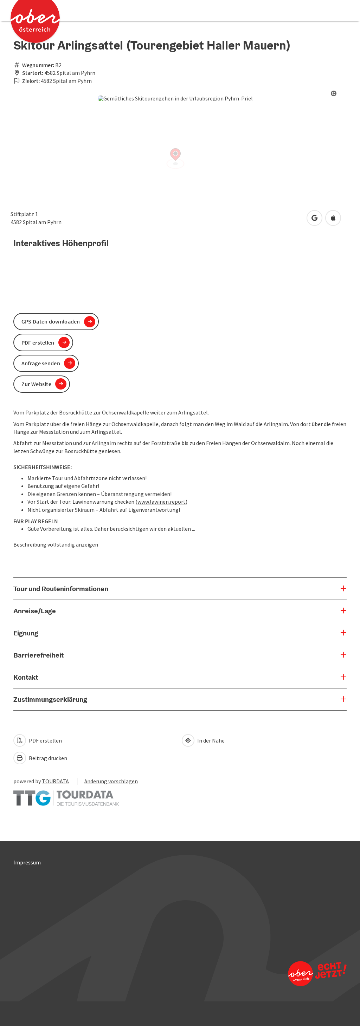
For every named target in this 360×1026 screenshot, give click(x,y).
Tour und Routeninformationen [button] (60, 588)
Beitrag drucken (47, 758)
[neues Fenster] (66, 794)
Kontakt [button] (25, 677)
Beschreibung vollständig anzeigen (55, 544)
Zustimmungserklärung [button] (50, 699)
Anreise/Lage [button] (34, 610)
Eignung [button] (25, 633)
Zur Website (36, 383)
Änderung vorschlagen (111, 781)
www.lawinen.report (161, 501)
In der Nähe (210, 740)
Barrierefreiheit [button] (38, 655)
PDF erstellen (45, 740)
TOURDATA (55, 781)
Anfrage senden (40, 363)
